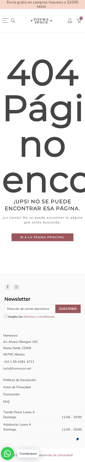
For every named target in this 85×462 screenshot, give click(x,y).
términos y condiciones (39, 317)
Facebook (7, 287)
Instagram (16, 287)
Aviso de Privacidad (17, 387)
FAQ (6, 401)
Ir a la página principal (42, 237)
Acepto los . (31, 317)
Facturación (11, 394)
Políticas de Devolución (19, 380)
